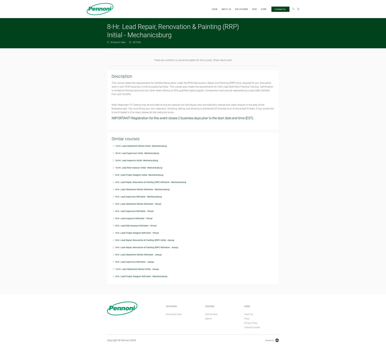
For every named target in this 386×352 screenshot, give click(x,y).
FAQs (254, 9)
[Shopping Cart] (298, 9)
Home (214, 9)
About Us (226, 9)
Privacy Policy (251, 323)
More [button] (263, 9)
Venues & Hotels (252, 327)
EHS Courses (241, 9)
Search (208, 318)
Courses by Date (173, 314)
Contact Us (280, 9)
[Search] (293, 9)
